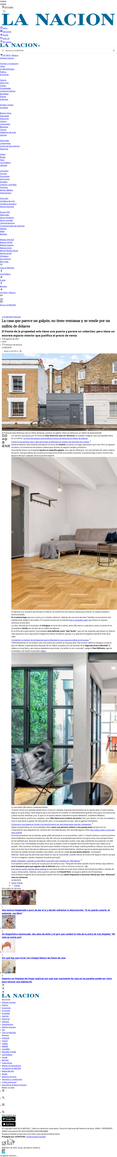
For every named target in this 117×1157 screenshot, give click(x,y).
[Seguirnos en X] (3, 1098)
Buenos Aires (5, 113)
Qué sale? (4, 198)
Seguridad (4, 116)
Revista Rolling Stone (9, 250)
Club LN (6, 38)
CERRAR (3, 1)
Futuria (3, 80)
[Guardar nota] (3, 435)
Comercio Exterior (8, 91)
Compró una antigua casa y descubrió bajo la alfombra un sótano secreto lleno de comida (50, 442)
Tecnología (4, 176)
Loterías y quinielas (8, 184)
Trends (17, 885)
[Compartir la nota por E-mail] (8, 446)
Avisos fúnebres (7, 217)
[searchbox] (58, 50)
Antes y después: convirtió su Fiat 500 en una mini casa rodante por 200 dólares (45, 861)
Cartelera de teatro (8, 204)
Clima (2, 66)
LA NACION (7, 317)
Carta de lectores (7, 223)
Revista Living (6, 248)
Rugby (2, 157)
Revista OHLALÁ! (7, 239)
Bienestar (4, 127)
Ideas (2, 231)
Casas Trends (17, 883)
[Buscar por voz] (113, 50)
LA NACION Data (7, 69)
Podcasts (4, 187)
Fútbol (2, 154)
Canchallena (5, 162)
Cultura (3, 121)
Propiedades (5, 88)
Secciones (7, 31)
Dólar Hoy (4, 83)
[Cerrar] (38, 45)
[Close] (3, 985)
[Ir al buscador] (4, 11)
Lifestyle (16, 317)
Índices (3, 96)
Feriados (3, 182)
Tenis (2, 160)
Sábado (3, 228)
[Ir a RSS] (3, 1112)
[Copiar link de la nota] (3, 442)
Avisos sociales (6, 220)
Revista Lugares (7, 245)
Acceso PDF (5, 212)
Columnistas (5, 143)
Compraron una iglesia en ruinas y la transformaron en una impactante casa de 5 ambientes (51, 824)
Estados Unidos (6, 105)
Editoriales (4, 140)
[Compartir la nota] (3, 439)
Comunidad (5, 124)
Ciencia (3, 129)
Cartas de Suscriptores (10, 146)
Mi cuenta (7, 42)
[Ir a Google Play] (9, 1120)
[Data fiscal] (3, 1153)
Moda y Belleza (6, 190)
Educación (4, 118)
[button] (58, 174)
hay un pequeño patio (78, 620)
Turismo (3, 173)
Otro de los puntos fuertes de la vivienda (29, 869)
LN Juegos (4, 171)
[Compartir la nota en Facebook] (3, 446)
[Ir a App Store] (9, 1125)
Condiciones (31, 1136)
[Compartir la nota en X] (6, 446)
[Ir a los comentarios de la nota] (6, 435)
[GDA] (8, 1145)
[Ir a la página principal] (58, 24)
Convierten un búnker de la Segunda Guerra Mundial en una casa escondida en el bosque (50, 640)
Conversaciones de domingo (12, 226)
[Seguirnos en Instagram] (3, 1105)
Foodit (5, 35)
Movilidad (4, 94)
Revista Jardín (6, 253)
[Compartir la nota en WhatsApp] (6, 439)
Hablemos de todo (8, 132)
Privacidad (41, 1136)
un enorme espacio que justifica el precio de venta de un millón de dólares (55, 438)
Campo (3, 85)
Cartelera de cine (7, 201)
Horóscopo (5, 179)
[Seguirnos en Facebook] (3, 1091)
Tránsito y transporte (9, 63)
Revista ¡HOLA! (6, 242)
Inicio (5, 28)
